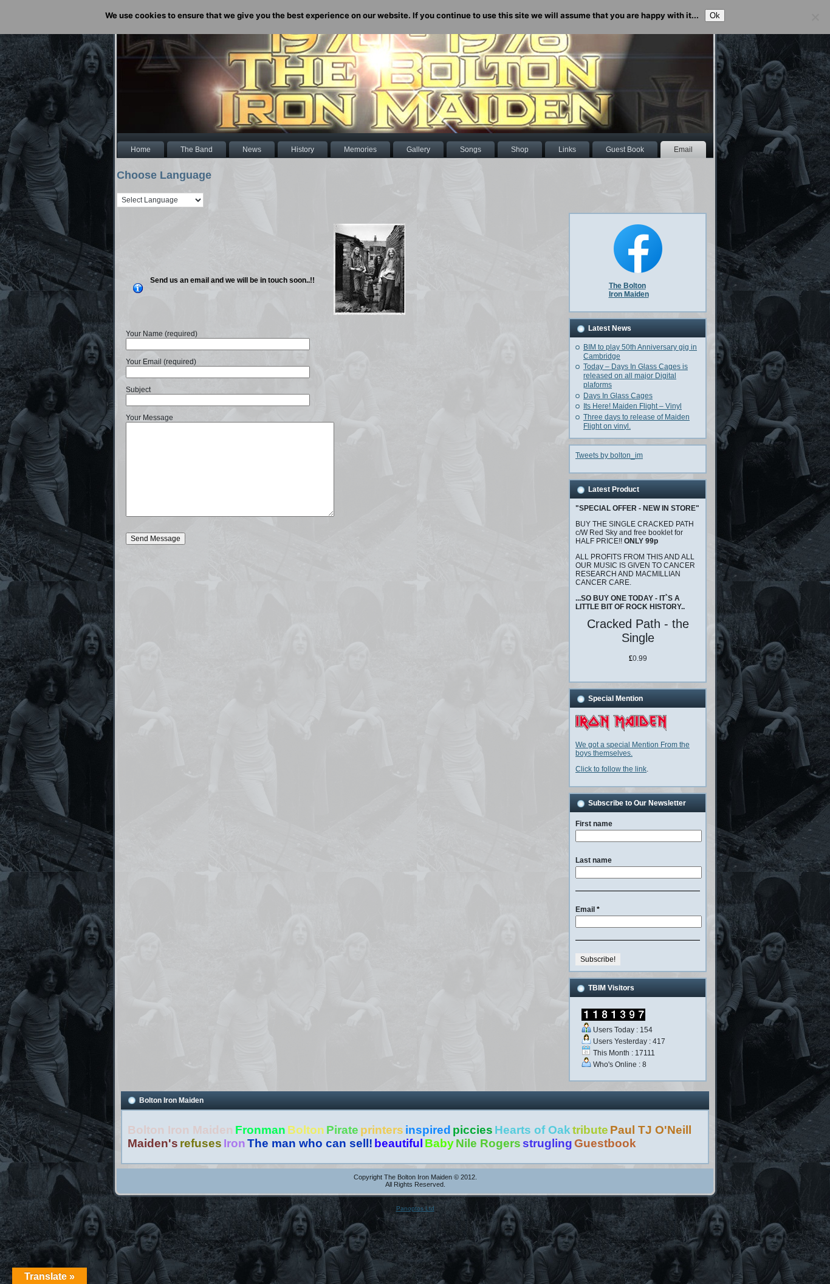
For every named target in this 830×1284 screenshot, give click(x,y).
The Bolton (627, 285)
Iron (234, 1143)
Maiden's (153, 1143)
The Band (196, 149)
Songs (470, 149)
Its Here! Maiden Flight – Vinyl (632, 406)
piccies (473, 1130)
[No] (815, 17)
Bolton (305, 1130)
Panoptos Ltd (415, 1208)
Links (567, 149)
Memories (360, 149)
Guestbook (605, 1143)
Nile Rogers (488, 1143)
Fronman (260, 1130)
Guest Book (625, 149)
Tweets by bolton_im (609, 455)
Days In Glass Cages (618, 396)
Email (683, 149)
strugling (547, 1143)
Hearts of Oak (533, 1130)
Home (141, 149)
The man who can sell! (309, 1143)
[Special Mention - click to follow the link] (621, 729)
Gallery (418, 149)
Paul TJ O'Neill (650, 1130)
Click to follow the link (611, 769)
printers (381, 1130)
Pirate (342, 1130)
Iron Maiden (629, 294)
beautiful (398, 1143)
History (302, 149)
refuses (201, 1143)
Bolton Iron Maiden (180, 1130)
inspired (428, 1130)
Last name (593, 860)
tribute (590, 1130)
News (251, 149)
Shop (520, 149)
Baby (439, 1143)
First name (593, 824)
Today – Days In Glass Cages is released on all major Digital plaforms (635, 375)
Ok (715, 15)
